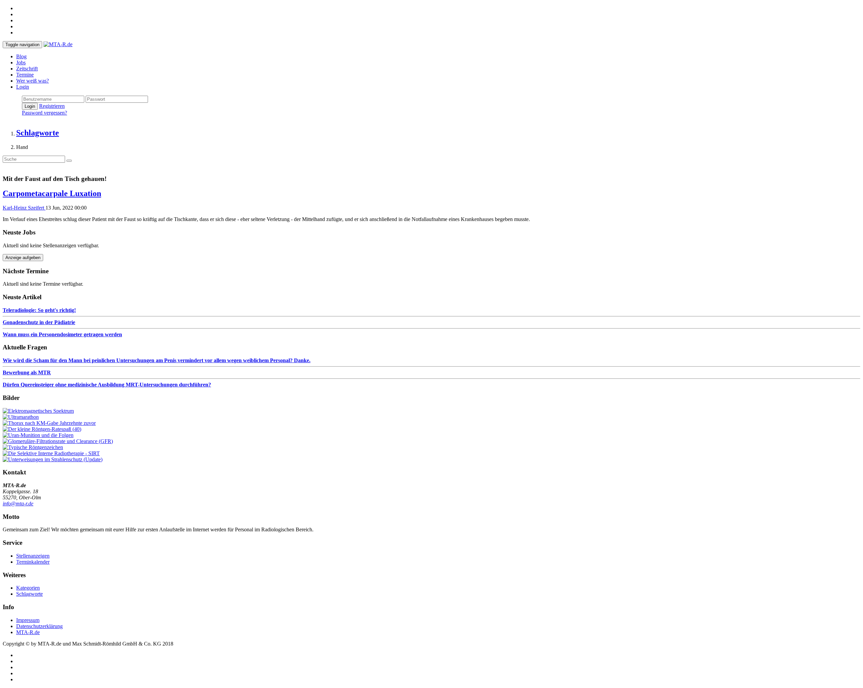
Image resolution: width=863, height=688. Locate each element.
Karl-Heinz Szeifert (24, 208)
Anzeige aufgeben (22, 257)
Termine (25, 74)
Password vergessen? (44, 113)
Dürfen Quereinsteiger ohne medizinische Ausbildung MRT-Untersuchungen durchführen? (107, 384)
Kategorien (28, 588)
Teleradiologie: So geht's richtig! (39, 310)
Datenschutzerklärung (39, 626)
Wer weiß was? (32, 81)
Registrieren (52, 106)
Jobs (21, 62)
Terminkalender (33, 562)
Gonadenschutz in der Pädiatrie (39, 322)
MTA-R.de (28, 632)
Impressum (27, 620)
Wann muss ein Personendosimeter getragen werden (62, 334)
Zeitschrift (27, 68)
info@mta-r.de (18, 503)
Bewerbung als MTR (27, 372)
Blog (21, 56)
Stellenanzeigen (33, 556)
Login (22, 87)
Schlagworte (29, 594)
